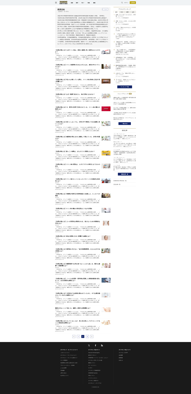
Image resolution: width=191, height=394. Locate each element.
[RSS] (102, 346)
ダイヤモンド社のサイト (94, 349)
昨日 (122, 12)
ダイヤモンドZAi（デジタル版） (95, 360)
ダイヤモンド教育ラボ (93, 380)
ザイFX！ (90, 368)
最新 (116, 12)
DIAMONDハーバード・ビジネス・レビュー (98, 357)
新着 (72, 2)
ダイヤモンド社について (125, 349)
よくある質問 (63, 368)
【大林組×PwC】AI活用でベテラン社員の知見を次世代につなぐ (124, 113)
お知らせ (121, 360)
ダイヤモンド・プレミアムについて (68, 355)
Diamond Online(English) (94, 352)
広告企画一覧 (116, 184)
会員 (133, 12)
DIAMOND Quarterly (93, 373)
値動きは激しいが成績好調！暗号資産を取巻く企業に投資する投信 (124, 98)
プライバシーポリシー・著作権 (67, 365)
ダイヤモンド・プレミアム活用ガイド (69, 357)
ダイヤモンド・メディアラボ (94, 383)
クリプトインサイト (92, 378)
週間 (127, 12)
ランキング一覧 (125, 87)
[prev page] (73, 336)
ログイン (126, 2)
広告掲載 (62, 370)
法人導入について (64, 375)
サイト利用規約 (64, 360)
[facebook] (95, 346)
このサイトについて (65, 352)
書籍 (94, 2)
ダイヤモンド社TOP (123, 352)
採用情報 (121, 357)
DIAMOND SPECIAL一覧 (119, 180)
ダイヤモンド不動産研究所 (94, 370)
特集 (89, 2)
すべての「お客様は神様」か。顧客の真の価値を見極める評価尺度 (124, 108)
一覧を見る (125, 123)
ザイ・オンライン (92, 365)
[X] (89, 346)
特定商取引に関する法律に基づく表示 (69, 362)
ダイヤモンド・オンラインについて (69, 349)
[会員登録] (133, 2)
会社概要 (121, 355)
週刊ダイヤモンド (92, 355)
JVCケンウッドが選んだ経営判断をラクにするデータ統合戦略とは (124, 103)
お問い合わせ (63, 373)
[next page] (91, 336)
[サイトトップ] (63, 2)
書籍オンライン (91, 362)
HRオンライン (91, 375)
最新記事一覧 (124, 174)
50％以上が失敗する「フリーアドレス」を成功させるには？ (124, 118)
